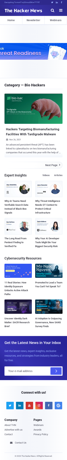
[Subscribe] (56, 371)
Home (11, 20)
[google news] (58, 405)
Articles (58, 175)
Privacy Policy (41, 434)
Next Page (52, 165)
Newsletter (33, 20)
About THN (10, 425)
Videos (46, 175)
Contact (8, 434)
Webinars (55, 20)
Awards (38, 429)
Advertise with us (13, 429)
